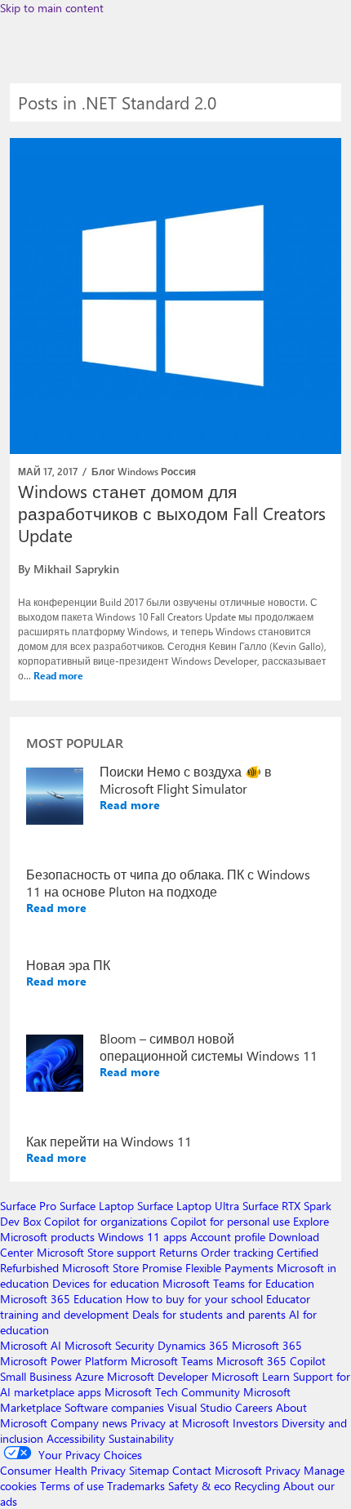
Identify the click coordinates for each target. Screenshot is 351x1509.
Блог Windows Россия (143, 471)
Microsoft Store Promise (122, 1267)
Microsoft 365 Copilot (271, 1361)
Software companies (114, 1407)
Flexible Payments (229, 1267)
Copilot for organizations (105, 1221)
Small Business (36, 1376)
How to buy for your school (194, 1298)
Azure (89, 1376)
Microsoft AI (30, 1345)
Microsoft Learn (250, 1376)
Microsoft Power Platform (63, 1361)
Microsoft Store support (96, 1252)
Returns (178, 1252)
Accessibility (76, 1438)
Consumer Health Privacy (63, 1470)
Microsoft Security (109, 1345)
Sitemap (149, 1470)
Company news (89, 1423)
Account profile (227, 1236)
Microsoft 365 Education (61, 1298)
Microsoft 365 (267, 1345)
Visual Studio (199, 1407)
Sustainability (141, 1438)
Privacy (284, 1470)
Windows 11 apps (142, 1236)
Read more (58, 675)
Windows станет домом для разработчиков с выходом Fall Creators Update (172, 512)
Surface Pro (28, 1205)
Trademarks (136, 1485)
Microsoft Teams (172, 1361)
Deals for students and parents (209, 1314)
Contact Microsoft (217, 1470)
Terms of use (72, 1485)
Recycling (257, 1485)
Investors (255, 1423)
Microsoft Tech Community (172, 1392)
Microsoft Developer (157, 1376)
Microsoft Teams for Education (238, 1283)
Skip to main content (52, 8)
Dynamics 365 (193, 1345)
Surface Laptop (97, 1205)
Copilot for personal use (230, 1221)
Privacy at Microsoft (180, 1423)
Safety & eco (199, 1485)
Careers (254, 1407)
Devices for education (105, 1283)
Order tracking (237, 1252)
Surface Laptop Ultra (188, 1205)
